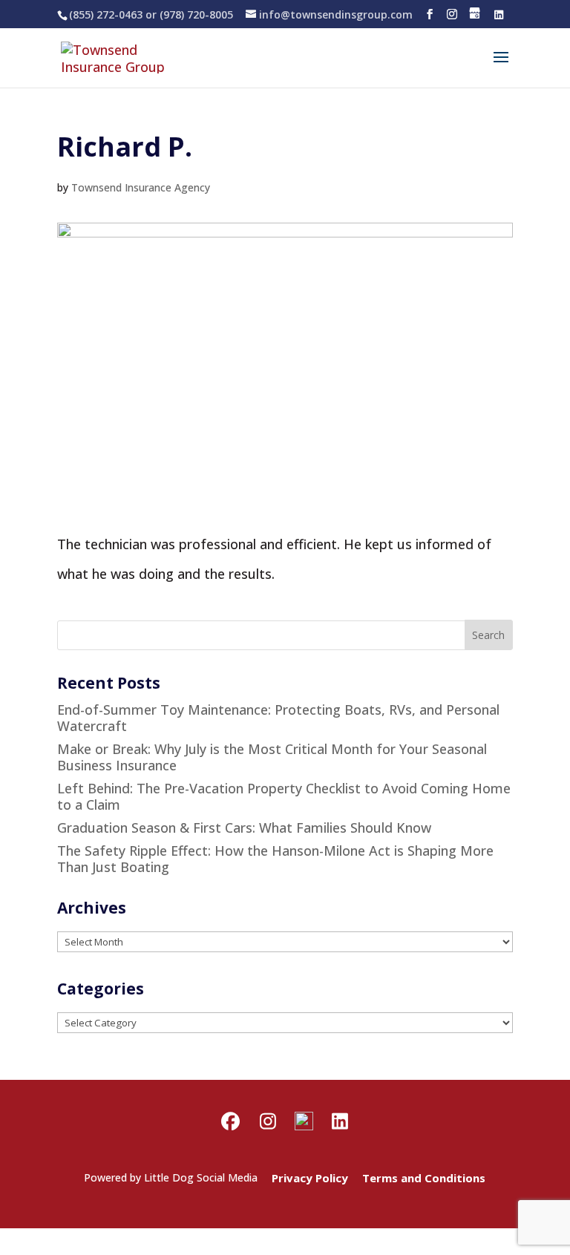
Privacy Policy (310, 1177)
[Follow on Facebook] (430, 14)
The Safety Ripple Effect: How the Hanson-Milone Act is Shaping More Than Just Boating (275, 859)
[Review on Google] (474, 14)
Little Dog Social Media (201, 1177)
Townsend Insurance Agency (140, 187)
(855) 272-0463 (105, 14)
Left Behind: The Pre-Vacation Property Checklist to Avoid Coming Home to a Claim (284, 796)
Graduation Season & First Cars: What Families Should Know (244, 827)
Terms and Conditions (423, 1177)
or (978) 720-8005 (187, 14)
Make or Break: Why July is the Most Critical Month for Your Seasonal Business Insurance (272, 757)
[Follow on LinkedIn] (498, 14)
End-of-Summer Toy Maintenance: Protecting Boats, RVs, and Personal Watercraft (278, 718)
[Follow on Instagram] (452, 14)
